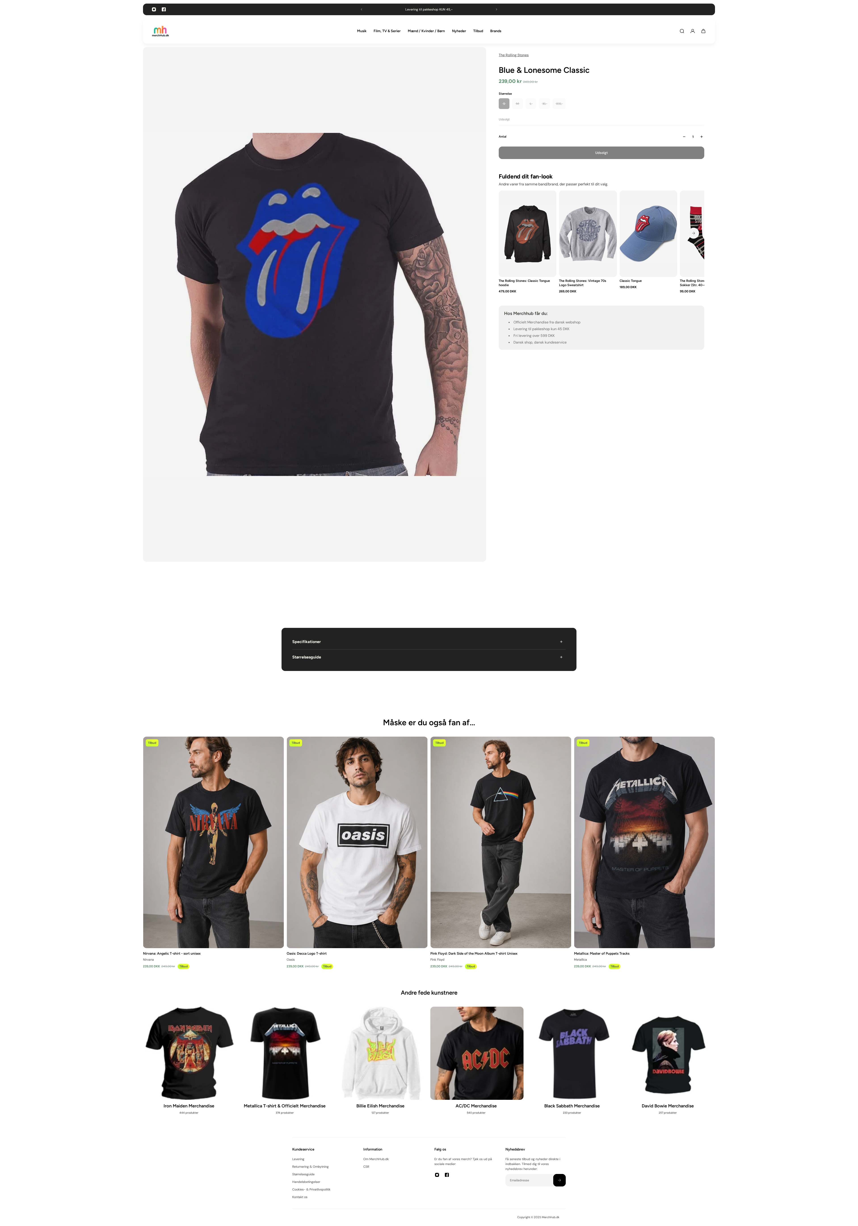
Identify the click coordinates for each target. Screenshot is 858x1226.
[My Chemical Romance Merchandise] (381, 1067)
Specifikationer (306, 641)
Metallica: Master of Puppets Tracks (601, 953)
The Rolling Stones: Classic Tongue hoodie (524, 283)
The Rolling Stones (514, 55)
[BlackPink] (572, 1067)
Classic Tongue (631, 281)
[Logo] (160, 31)
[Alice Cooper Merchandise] (668, 1067)
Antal (502, 136)
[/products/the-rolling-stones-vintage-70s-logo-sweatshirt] (588, 234)
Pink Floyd (437, 960)
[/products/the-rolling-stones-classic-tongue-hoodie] (527, 234)
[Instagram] (154, 9)
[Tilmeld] (559, 1180)
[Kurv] (703, 31)
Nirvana (148, 960)
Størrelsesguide (306, 657)
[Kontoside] (692, 31)
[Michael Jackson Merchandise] (189, 1063)
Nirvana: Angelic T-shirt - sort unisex (172, 953)
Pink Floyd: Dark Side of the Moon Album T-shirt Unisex (473, 953)
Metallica (580, 960)
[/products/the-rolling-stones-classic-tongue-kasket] (648, 234)
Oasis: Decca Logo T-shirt (307, 953)
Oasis (291, 960)
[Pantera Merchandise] (477, 1067)
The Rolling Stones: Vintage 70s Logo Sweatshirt (582, 283)
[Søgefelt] (682, 31)
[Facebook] (164, 9)
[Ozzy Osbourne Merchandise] (285, 1067)
